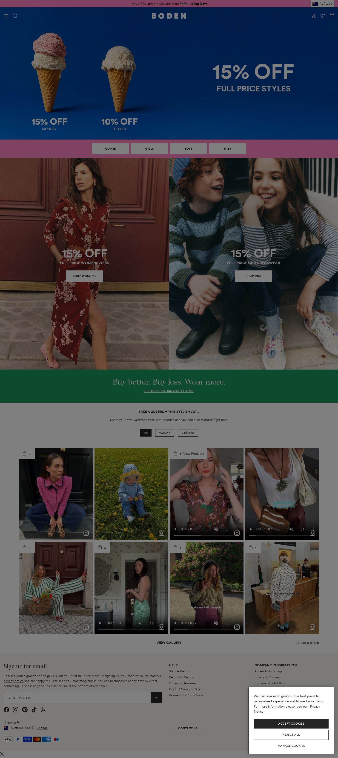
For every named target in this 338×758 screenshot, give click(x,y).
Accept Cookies (291, 723)
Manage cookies (291, 745)
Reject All (291, 734)
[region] (291, 720)
